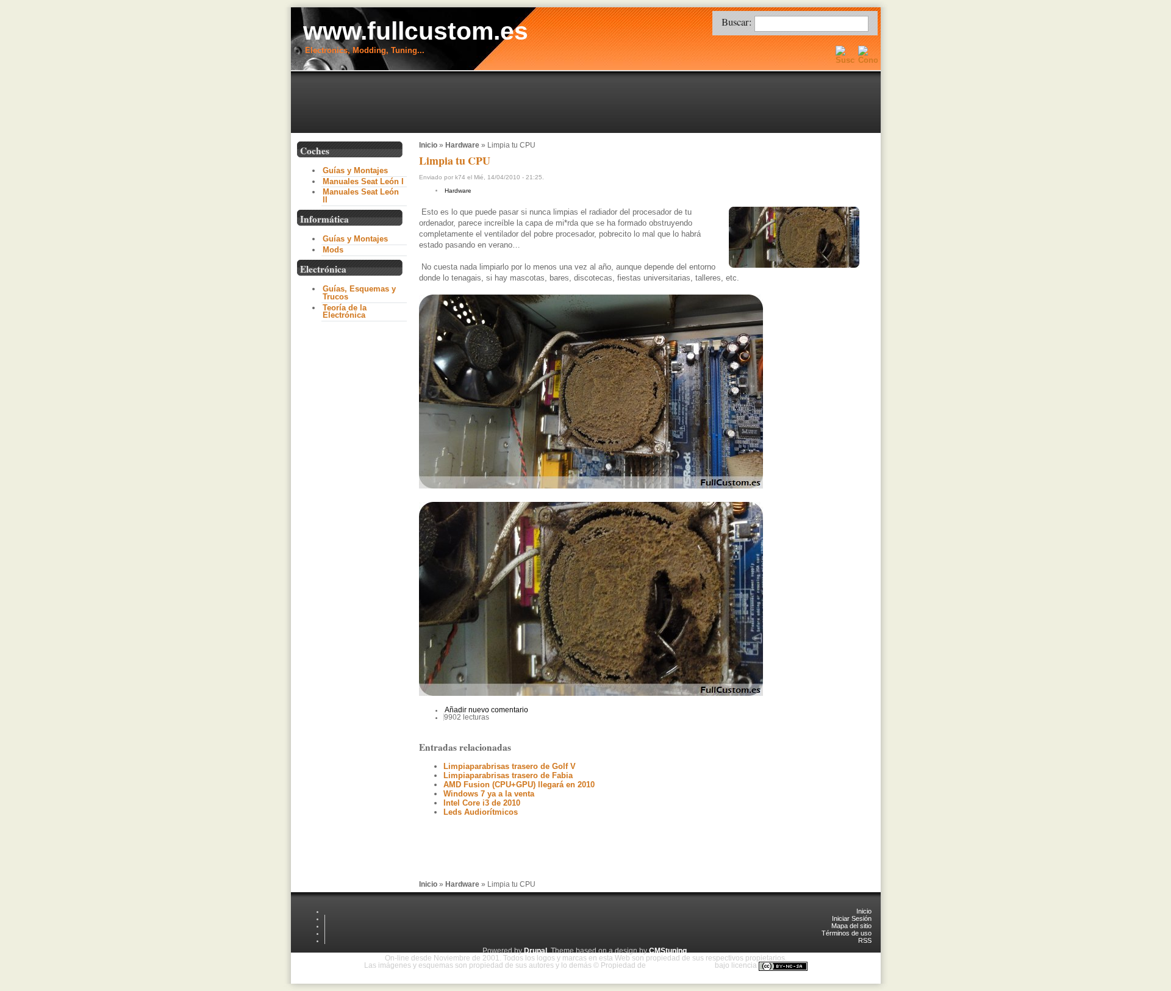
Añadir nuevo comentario (486, 710)
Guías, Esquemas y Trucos (359, 292)
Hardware (462, 145)
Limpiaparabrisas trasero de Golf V (509, 766)
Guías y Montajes (355, 170)
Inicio (428, 145)
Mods (333, 249)
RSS (865, 940)
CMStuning (668, 950)
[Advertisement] (589, 103)
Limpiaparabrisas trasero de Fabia (508, 775)
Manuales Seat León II (361, 195)
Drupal (535, 950)
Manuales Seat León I (363, 181)
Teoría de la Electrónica (345, 311)
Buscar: (738, 22)
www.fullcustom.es (415, 31)
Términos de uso (847, 933)
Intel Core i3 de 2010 (481, 802)
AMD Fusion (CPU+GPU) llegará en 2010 (519, 784)
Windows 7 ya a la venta (488, 793)
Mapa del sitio (851, 925)
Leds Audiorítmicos (480, 812)
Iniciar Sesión (852, 918)
